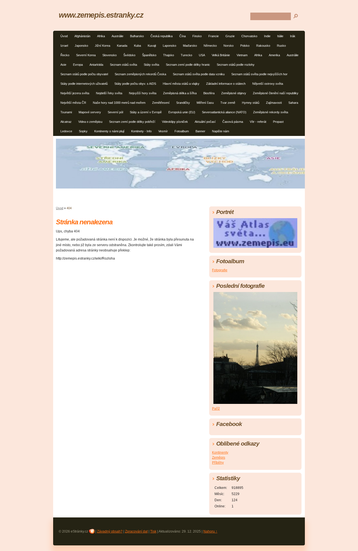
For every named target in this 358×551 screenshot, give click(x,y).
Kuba (137, 45)
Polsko (244, 45)
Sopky (83, 131)
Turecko (186, 55)
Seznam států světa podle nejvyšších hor (259, 74)
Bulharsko (137, 36)
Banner (200, 131)
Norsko (228, 45)
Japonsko (81, 45)
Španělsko (149, 55)
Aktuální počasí (205, 121)
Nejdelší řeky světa (109, 93)
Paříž (216, 409)
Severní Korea (86, 55)
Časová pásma (232, 121)
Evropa (78, 64)
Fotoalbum (182, 131)
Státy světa (151, 64)
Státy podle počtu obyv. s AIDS (135, 83)
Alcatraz (66, 121)
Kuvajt (152, 45)
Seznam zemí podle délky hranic (188, 64)
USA (202, 55)
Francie (213, 36)
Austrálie (117, 36)
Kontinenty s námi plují (109, 131)
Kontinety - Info (141, 131)
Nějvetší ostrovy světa (267, 83)
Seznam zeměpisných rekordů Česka (140, 74)
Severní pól (115, 112)
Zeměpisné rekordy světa (270, 112)
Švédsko (129, 55)
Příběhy (218, 463)
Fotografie (219, 270)
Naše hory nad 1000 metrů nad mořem (119, 102)
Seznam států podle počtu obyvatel (84, 74)
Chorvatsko (249, 36)
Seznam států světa (123, 64)
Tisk (153, 531)
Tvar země (227, 102)
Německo (210, 45)
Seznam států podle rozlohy (236, 64)
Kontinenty (220, 453)
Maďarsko (190, 45)
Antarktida (96, 64)
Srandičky (183, 102)
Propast (278, 121)
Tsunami (66, 112)
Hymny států (250, 102)
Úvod (64, 36)
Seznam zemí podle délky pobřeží (132, 121)
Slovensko (109, 55)
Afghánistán (82, 36)
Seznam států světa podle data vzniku (199, 74)
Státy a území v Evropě (146, 112)
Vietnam (242, 55)
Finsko (197, 36)
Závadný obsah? (110, 531)
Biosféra (209, 93)
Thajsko (168, 55)
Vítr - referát (258, 121)
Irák (292, 36)
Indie (267, 36)
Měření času (205, 102)
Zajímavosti (274, 102)
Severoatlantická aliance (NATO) (224, 112)
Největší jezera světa (74, 93)
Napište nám (220, 131)
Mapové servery (90, 112)
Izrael (64, 45)
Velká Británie (221, 55)
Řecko (64, 55)
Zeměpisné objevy (233, 93)
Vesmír (163, 131)
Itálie (280, 36)
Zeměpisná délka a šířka (180, 93)
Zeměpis (218, 458)
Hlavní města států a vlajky (181, 83)
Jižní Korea (102, 45)
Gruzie (230, 36)
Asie (63, 64)
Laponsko (169, 45)
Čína (182, 36)
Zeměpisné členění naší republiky (275, 93)
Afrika (101, 36)
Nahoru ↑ (210, 531)
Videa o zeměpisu (90, 121)
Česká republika (161, 36)
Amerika (274, 55)
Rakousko (263, 45)
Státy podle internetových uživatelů (84, 83)
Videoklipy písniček (175, 121)
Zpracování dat (136, 531)
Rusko (281, 45)
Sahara (293, 102)
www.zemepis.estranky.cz (101, 15)
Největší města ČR (73, 102)
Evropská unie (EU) (181, 112)
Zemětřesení (160, 102)
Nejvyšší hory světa (142, 93)
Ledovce (66, 131)
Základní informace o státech (226, 83)
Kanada (122, 45)
